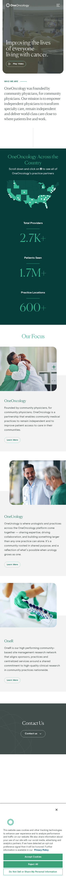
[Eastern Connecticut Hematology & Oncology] (55, 188)
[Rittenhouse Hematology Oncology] (51, 190)
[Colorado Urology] (24, 192)
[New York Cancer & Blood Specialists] (53, 190)
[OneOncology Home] (18, 5)
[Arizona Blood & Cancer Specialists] (19, 199)
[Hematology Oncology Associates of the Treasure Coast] (46, 206)
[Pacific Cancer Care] (8, 194)
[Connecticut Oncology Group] (54, 189)
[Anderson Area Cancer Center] (45, 197)
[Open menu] (58, 5)
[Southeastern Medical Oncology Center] (49, 196)
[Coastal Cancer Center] (48, 198)
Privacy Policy (41, 850)
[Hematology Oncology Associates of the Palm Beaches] (46, 207)
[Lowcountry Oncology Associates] (47, 199)
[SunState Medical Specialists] (44, 202)
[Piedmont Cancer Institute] (44, 199)
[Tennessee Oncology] (41, 195)
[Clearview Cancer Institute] (41, 199)
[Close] (56, 809)
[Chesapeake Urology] (51, 192)
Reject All (33, 864)
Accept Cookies (33, 857)
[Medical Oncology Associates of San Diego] (14, 199)
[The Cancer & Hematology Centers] (42, 187)
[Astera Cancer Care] (52, 191)
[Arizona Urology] (17, 197)
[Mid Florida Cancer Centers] (46, 205)
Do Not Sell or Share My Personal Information (33, 872)
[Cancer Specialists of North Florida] (45, 203)
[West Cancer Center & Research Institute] (38, 196)
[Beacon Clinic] (14, 183)
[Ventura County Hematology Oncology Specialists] (9, 195)
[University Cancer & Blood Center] (44, 199)
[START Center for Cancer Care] (29, 202)
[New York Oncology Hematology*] (52, 187)
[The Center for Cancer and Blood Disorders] (31, 199)
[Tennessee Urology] (43, 195)
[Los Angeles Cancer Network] (10, 197)
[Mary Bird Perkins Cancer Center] (35, 202)
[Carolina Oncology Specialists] (47, 195)
